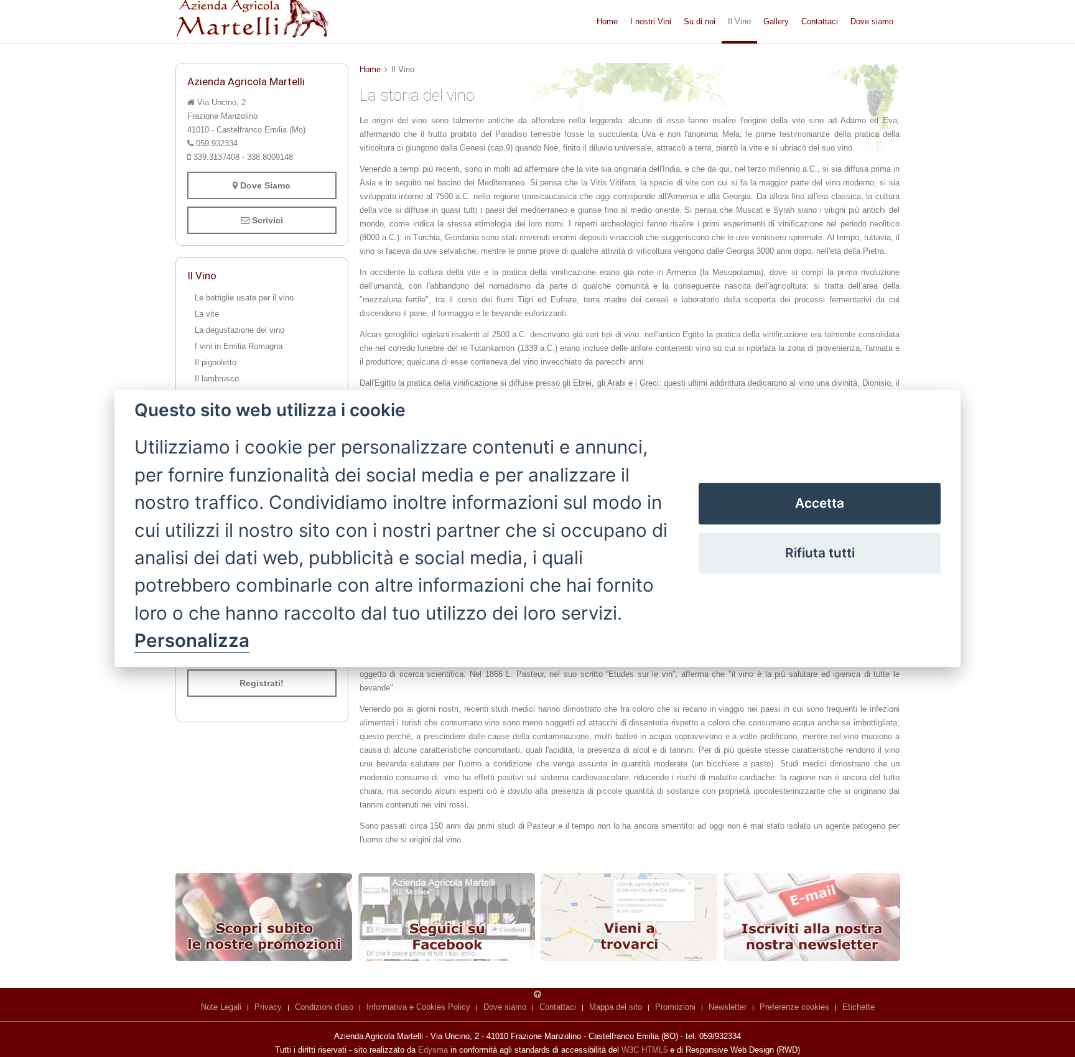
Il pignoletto (215, 362)
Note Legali (221, 1007)
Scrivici (266, 220)
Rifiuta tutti (820, 553)
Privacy (268, 1007)
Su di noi (699, 21)
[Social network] (446, 917)
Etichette (858, 1007)
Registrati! (262, 683)
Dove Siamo (264, 185)
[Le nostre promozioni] (263, 917)
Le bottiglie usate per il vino (244, 297)
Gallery (776, 21)
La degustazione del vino (239, 330)
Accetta (819, 503)
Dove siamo (871, 21)
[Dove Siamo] (629, 917)
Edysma (433, 1050)
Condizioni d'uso (324, 1007)
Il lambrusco (217, 378)
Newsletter (728, 1007)
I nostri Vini (650, 21)
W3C (630, 1050)
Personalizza (191, 640)
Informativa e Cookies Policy (418, 1007)
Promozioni (675, 1007)
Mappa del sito (615, 1007)
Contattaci (819, 21)
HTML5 (654, 1050)
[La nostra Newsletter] (812, 917)
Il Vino (739, 21)
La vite (207, 314)
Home (607, 21)
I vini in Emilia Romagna (238, 346)
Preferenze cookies (794, 1007)
